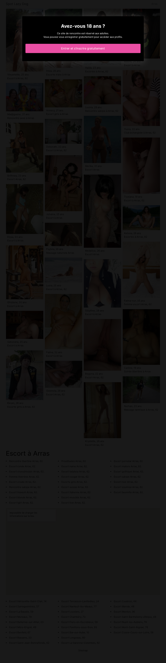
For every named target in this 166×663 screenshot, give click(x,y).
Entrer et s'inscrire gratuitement (83, 48)
